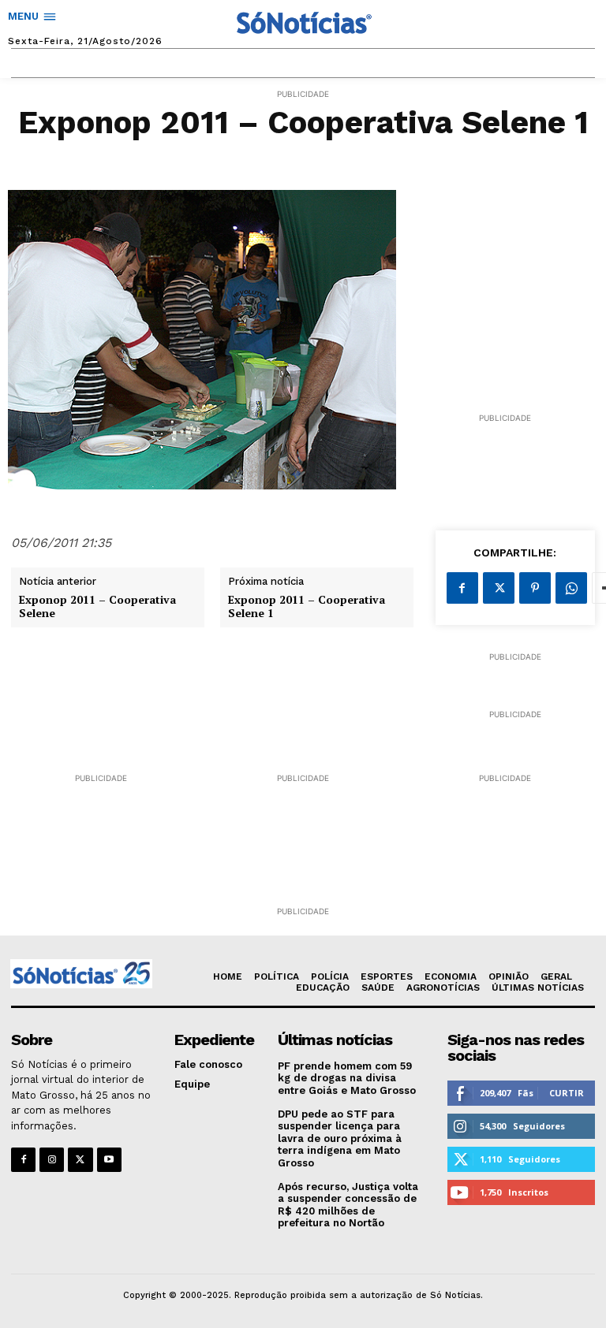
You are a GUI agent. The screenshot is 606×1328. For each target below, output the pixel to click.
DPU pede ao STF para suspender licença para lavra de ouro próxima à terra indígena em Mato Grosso (340, 1138)
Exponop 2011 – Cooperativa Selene (97, 606)
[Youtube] (109, 1160)
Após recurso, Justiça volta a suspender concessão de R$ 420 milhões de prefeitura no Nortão (348, 1205)
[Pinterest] (535, 588)
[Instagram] (51, 1160)
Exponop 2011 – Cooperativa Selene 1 (306, 606)
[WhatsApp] (571, 588)
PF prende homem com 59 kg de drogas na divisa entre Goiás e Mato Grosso (347, 1078)
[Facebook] (462, 588)
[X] (498, 588)
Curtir (566, 1093)
